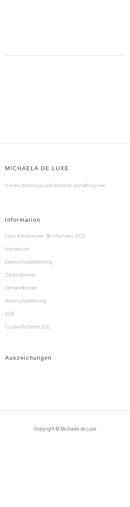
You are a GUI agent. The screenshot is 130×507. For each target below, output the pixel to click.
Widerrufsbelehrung (25, 301)
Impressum (17, 249)
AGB (9, 314)
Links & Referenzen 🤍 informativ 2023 (45, 236)
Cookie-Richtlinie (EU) (27, 326)
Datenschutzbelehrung (28, 262)
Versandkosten (21, 288)
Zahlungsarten (20, 275)
